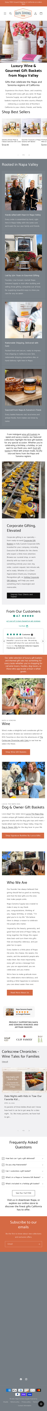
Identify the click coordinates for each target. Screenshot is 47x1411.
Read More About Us (20, 992)
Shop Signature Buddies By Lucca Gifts (23, 835)
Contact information (24, 1406)
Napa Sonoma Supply (22, 1399)
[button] (5, 13)
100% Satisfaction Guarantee (16, 1326)
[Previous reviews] (4, 641)
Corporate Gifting (12, 1267)
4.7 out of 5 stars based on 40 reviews (23, 621)
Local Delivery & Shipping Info (17, 1320)
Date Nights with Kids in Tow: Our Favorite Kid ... (23, 1098)
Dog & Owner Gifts (10, 827)
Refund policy (15, 1402)
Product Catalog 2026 (13, 1294)
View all (5, 1061)
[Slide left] (18, 155)
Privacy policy (26, 1402)
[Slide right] (29, 155)
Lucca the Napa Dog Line (15, 1272)
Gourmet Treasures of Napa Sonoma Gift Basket (31, 141)
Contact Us (9, 1315)
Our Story (9, 1288)
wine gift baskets (29, 434)
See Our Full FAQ (23, 1193)
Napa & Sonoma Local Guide (16, 1299)
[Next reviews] (43, 641)
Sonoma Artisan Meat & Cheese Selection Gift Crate (11, 141)
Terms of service (38, 1402)
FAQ (7, 1332)
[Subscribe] (39, 1244)
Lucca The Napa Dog (34, 813)
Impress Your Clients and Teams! (22, 595)
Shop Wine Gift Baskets (16, 752)
